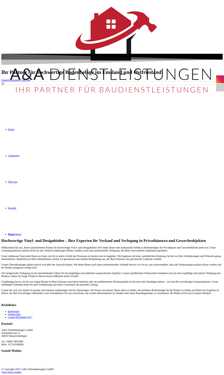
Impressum (13, 311)
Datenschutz (14, 314)
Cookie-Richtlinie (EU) (20, 317)
